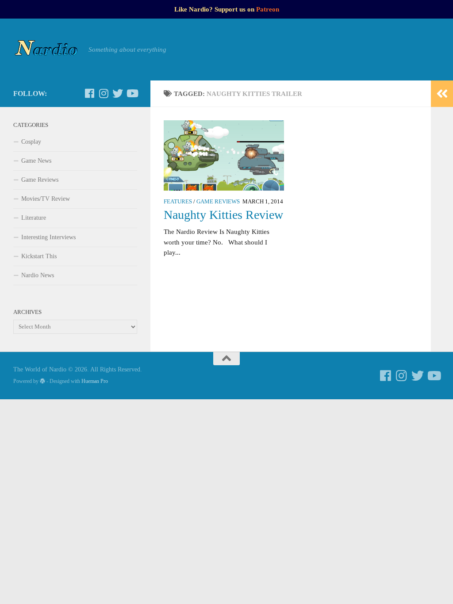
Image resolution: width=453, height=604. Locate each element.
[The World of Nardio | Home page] (46, 49)
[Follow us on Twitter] (117, 93)
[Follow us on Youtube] (132, 93)
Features (178, 202)
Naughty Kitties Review (223, 215)
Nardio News (37, 275)
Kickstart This (39, 256)
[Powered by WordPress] (42, 381)
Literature (33, 217)
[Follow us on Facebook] (89, 93)
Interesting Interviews (48, 237)
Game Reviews (218, 202)
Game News (36, 160)
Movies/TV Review (45, 198)
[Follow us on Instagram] (103, 93)
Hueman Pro (94, 381)
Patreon (267, 9)
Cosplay (31, 141)
